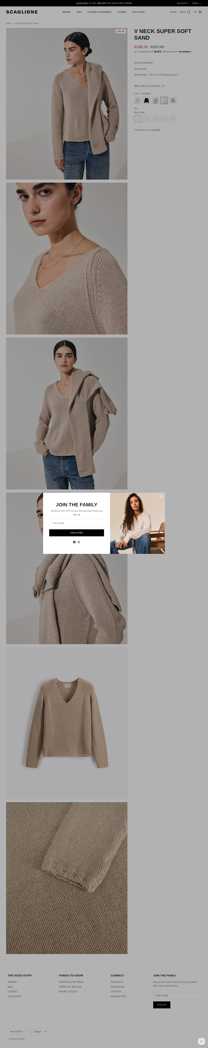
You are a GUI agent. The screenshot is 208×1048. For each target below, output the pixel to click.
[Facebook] (74, 542)
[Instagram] (79, 542)
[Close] (161, 496)
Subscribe (76, 533)
